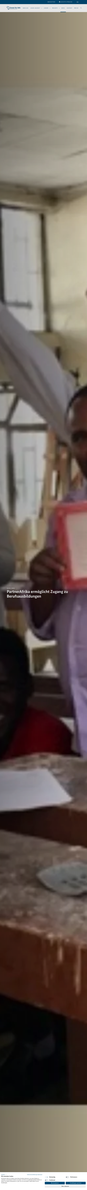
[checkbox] (46, 1177)
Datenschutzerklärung (32, 1174)
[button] (4, 1175)
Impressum (40, 1174)
